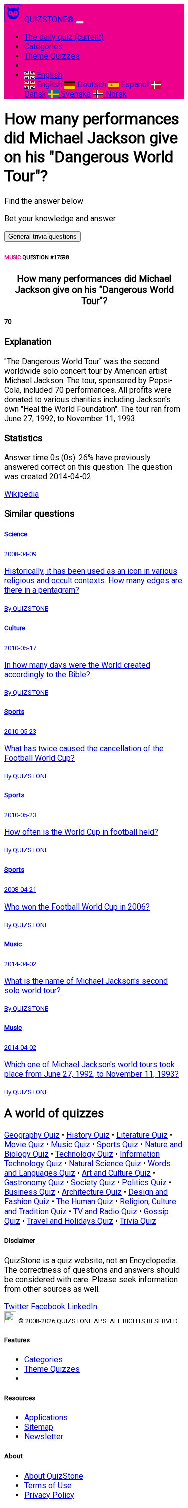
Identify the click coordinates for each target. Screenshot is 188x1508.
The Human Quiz (84, 1202)
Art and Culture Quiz (116, 1173)
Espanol (134, 84)
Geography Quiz (32, 1135)
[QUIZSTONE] (14, 19)
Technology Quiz (84, 1154)
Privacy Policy (49, 1495)
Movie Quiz (24, 1144)
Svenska (75, 94)
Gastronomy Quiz (34, 1182)
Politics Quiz (144, 1182)
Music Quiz (70, 1144)
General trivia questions (42, 236)
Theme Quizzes (52, 56)
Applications (46, 1417)
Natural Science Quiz (105, 1163)
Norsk (115, 94)
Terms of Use (48, 1485)
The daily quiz (64, 37)
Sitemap (38, 1427)
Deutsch (90, 84)
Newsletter (43, 1436)
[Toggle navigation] (80, 22)
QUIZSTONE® (49, 19)
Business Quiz (29, 1192)
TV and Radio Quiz (105, 1211)
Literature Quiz (142, 1135)
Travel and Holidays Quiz (70, 1221)
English (48, 75)
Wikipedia (21, 494)
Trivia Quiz (138, 1221)
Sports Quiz (117, 1144)
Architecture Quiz (92, 1192)
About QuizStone (53, 1476)
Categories (43, 46)
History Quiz (88, 1135)
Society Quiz (93, 1182)
